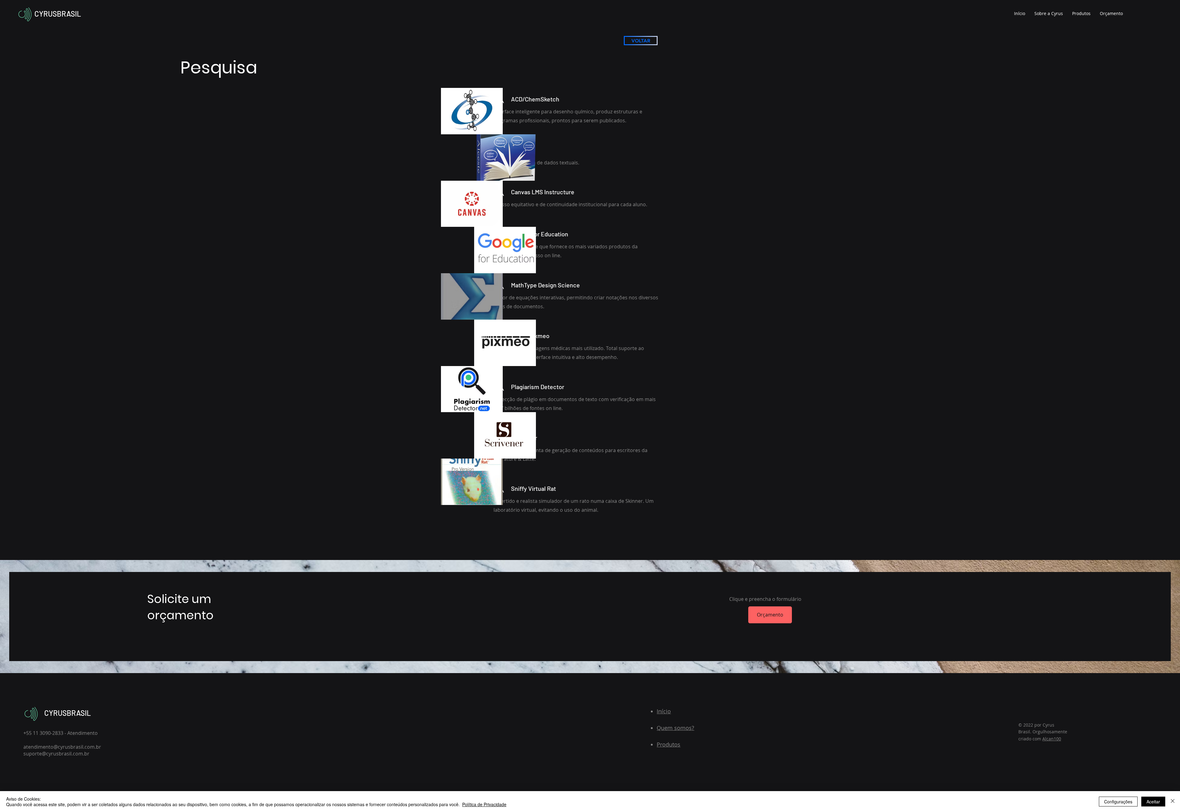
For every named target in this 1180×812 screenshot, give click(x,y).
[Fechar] (1172, 801)
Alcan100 (1051, 739)
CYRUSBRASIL (57, 13)
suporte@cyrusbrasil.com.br (56, 753)
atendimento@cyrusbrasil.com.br (62, 746)
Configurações (1118, 801)
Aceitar (1153, 801)
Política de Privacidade (484, 804)
